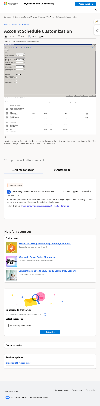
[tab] (23, 171)
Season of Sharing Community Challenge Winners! (45, 243)
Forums (27, 17)
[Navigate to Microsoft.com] (11, 3)
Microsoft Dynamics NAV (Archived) (44, 17)
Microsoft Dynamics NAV (20, 325)
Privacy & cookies (62, 390)
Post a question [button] (86, 4)
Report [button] (43, 36)
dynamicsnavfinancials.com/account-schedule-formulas (44, 206)
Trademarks (90, 390)
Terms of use (77, 390)
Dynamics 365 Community (39, 3)
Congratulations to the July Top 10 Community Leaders (47, 271)
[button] (85, 4)
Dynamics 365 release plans (18, 363)
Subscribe (50, 332)
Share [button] (33, 36)
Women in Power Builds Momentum (37, 257)
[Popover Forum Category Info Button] (45, 314)
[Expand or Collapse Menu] (4, 10)
